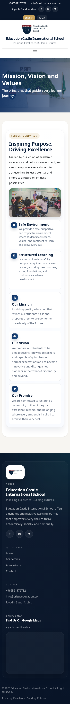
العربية (42, 17)
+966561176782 (17, 3)
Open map (35, 653)
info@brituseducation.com (46, 3)
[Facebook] (41, 9)
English (29, 17)
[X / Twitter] (55, 9)
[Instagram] (48, 9)
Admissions (13, 565)
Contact (11, 571)
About (10, 553)
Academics (13, 559)
